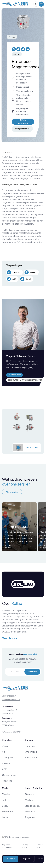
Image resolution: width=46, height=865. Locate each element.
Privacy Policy (25, 846)
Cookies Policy (40, 846)
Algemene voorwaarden (7, 846)
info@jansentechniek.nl (11, 699)
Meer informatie (9, 638)
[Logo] (15, 4)
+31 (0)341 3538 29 (9, 696)
